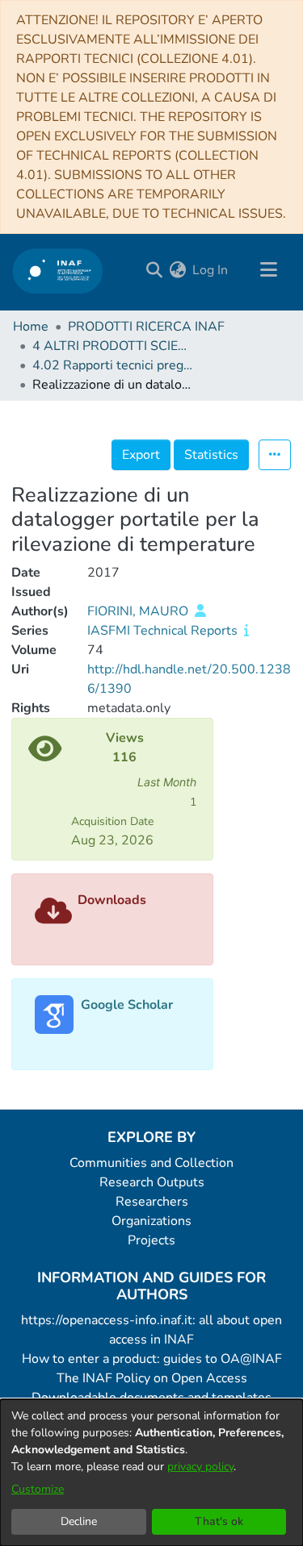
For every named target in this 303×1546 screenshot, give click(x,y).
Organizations (151, 1221)
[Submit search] (154, 270)
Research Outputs (151, 1182)
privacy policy (200, 1466)
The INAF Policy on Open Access (152, 1378)
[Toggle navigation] (268, 270)
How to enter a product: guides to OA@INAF (152, 1359)
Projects (151, 1240)
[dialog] (151, 1472)
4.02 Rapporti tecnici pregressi (113, 365)
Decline (79, 1521)
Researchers (152, 1202)
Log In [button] (210, 270)
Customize (37, 1489)
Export (141, 455)
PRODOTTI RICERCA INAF (146, 326)
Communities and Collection (151, 1163)
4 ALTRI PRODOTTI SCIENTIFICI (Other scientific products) (113, 346)
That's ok (219, 1521)
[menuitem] (177, 270)
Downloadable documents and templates (151, 1397)
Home (30, 326)
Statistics (211, 455)
